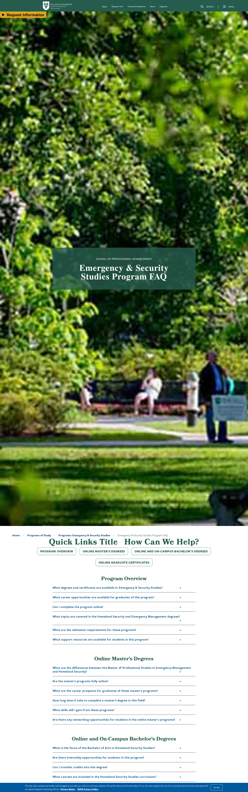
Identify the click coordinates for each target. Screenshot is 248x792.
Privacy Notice (67, 789)
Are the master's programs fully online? (81, 681)
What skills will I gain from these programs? (84, 710)
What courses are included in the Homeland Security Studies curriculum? (105, 777)
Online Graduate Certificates (124, 562)
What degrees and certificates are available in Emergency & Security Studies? (108, 588)
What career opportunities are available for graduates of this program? (104, 597)
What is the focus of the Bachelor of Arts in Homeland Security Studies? (104, 748)
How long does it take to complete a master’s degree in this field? (99, 700)
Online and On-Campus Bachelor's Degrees (171, 551)
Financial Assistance (136, 6)
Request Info (117, 6)
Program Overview (56, 551)
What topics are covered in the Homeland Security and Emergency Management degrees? (116, 617)
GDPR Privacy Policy (87, 789)
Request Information (25, 15)
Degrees (163, 6)
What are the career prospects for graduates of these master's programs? (105, 691)
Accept (217, 787)
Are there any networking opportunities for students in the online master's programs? (114, 720)
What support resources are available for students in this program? (101, 640)
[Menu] (224, 6)
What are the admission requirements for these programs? (94, 630)
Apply (104, 6)
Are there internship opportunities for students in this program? (98, 758)
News (152, 6)
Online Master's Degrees (104, 551)
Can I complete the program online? (78, 607)
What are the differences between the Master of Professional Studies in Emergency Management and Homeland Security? (122, 670)
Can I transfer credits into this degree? (80, 767)
